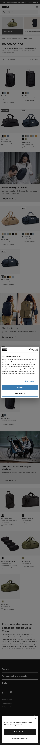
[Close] (35, 718)
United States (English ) (20, 732)
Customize (19, 393)
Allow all (20, 387)
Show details (29, 381)
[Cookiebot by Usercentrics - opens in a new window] (29, 349)
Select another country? (20, 738)
